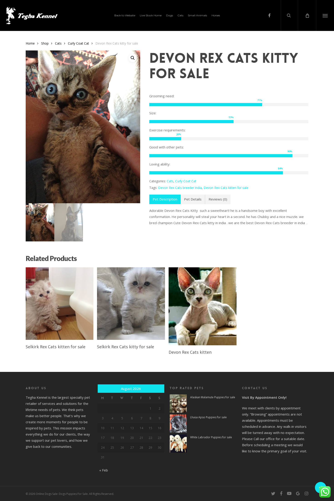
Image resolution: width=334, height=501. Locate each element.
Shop (45, 43)
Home (30, 43)
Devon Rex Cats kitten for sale (226, 187)
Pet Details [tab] (193, 199)
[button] (325, 15)
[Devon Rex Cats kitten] (203, 306)
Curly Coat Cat (78, 43)
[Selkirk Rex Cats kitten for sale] (60, 303)
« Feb (103, 470)
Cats (58, 43)
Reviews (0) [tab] (218, 199)
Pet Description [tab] (165, 199)
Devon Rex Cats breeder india (180, 187)
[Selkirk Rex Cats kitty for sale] (131, 303)
